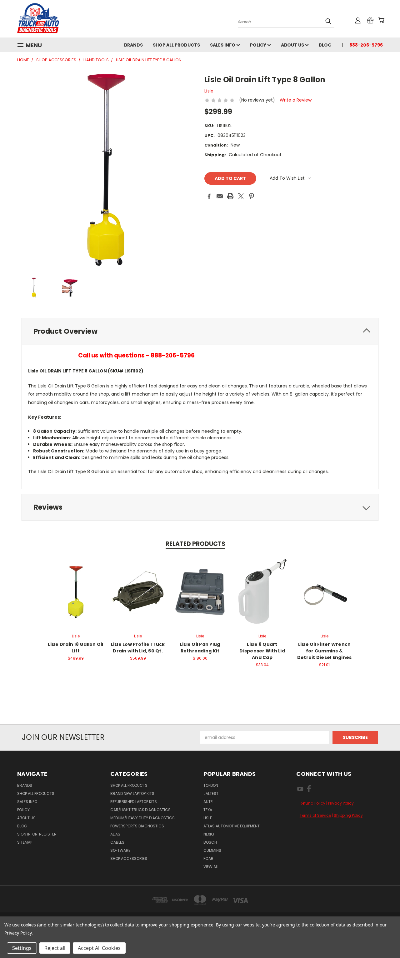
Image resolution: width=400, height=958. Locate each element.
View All (211, 866)
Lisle (207, 818)
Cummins (212, 850)
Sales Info (223, 45)
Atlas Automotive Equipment (231, 826)
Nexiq (208, 834)
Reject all (54, 948)
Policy (258, 45)
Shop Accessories (128, 858)
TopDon (210, 785)
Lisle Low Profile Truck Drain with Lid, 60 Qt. (138, 647)
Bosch (210, 842)
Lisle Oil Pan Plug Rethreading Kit (200, 647)
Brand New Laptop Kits (132, 793)
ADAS (115, 834)
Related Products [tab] (195, 544)
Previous (383, 938)
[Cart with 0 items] (381, 20)
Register (48, 834)
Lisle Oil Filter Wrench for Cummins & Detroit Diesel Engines (324, 651)
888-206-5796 (366, 45)
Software (120, 850)
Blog (325, 45)
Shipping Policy (348, 815)
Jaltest (210, 793)
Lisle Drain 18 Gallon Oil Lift (75, 647)
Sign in (24, 834)
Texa (207, 809)
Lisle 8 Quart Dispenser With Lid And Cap (262, 651)
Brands (133, 45)
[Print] (230, 196)
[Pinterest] (251, 196)
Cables (117, 842)
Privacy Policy (341, 803)
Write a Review (296, 100)
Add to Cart (76, 591)
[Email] (220, 196)
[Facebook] (209, 196)
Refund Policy (312, 803)
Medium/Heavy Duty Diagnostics (142, 818)
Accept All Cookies (99, 948)
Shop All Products (176, 45)
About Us (293, 45)
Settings (22, 948)
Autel (208, 801)
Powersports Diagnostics (137, 826)
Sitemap (24, 842)
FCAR (208, 858)
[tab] (200, 331)
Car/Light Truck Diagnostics (140, 809)
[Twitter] (241, 196)
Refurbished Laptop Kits (133, 801)
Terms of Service (315, 815)
